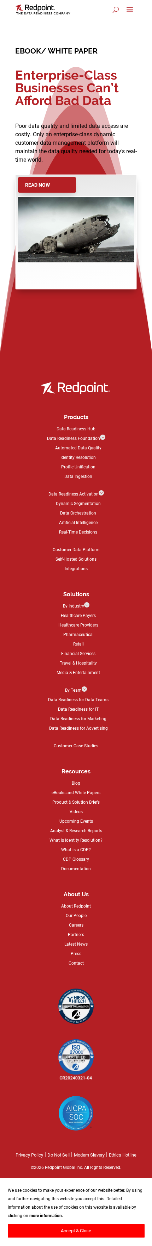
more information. (46, 1215)
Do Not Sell (58, 1155)
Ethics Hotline (122, 1155)
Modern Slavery (89, 1155)
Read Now (37, 184)
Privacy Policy (29, 1155)
